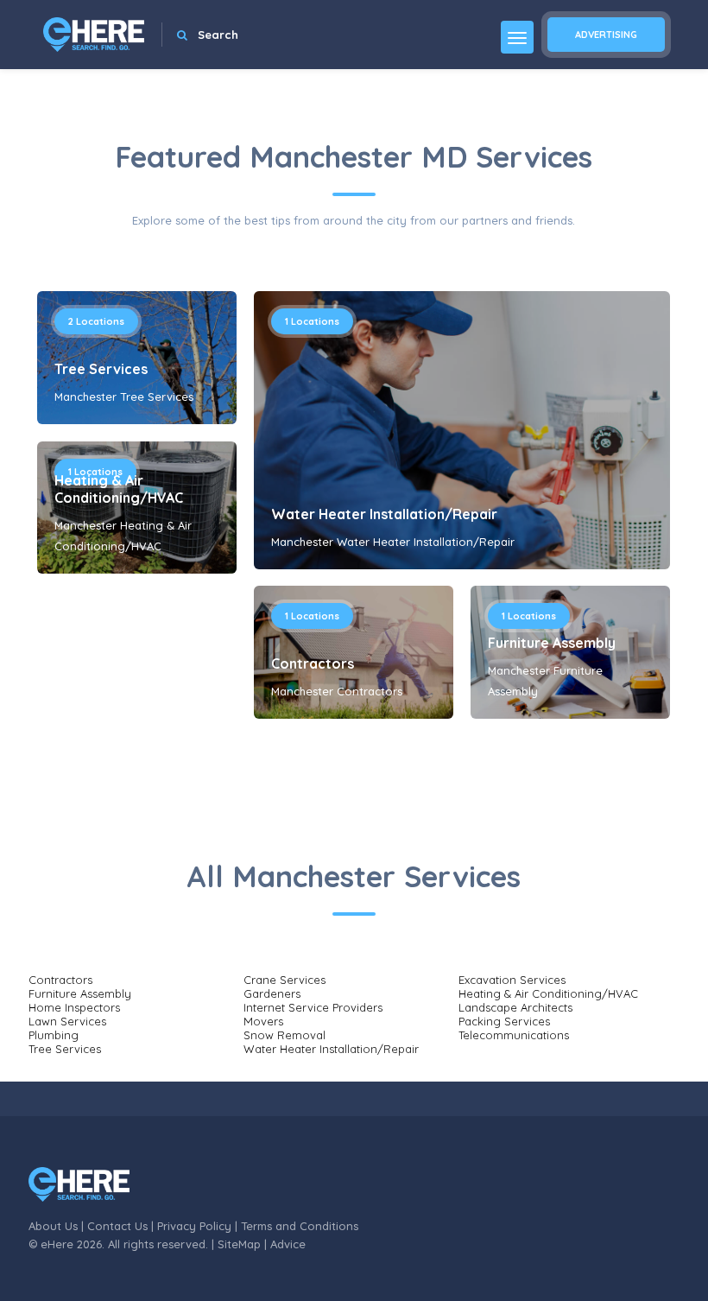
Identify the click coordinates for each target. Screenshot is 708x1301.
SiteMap (239, 1244)
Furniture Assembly (552, 642)
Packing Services (504, 1021)
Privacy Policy (194, 1226)
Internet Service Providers (312, 1007)
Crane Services (284, 980)
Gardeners (271, 993)
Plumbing (53, 1035)
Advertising (606, 35)
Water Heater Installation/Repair (384, 514)
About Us (53, 1226)
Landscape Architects (515, 1007)
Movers (263, 1021)
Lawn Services (67, 1021)
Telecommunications (513, 1035)
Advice (288, 1244)
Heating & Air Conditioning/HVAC (118, 489)
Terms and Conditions (299, 1226)
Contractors (312, 663)
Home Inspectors (74, 1007)
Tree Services (101, 369)
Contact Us (117, 1226)
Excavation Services (512, 980)
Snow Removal (284, 1035)
